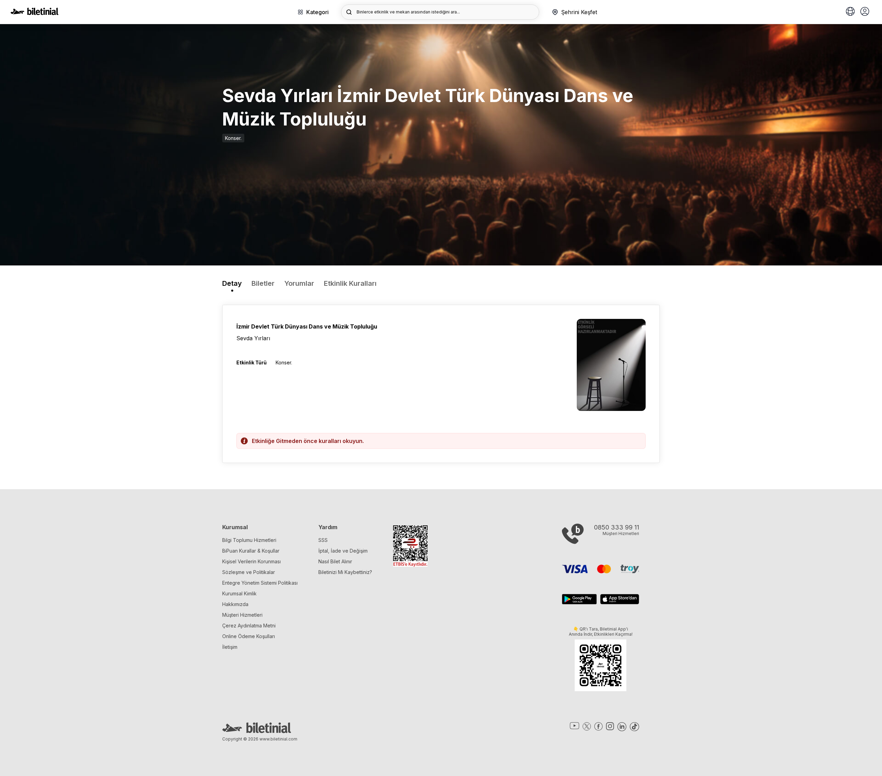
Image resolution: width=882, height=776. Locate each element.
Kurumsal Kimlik (239, 593)
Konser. (233, 138)
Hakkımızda (235, 604)
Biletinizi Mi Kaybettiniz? (345, 572)
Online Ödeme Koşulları (248, 636)
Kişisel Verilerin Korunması (251, 561)
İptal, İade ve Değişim (343, 551)
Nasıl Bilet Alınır (335, 561)
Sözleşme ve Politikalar (248, 572)
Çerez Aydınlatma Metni (249, 625)
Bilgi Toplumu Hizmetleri (249, 540)
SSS (323, 540)
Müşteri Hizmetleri (242, 615)
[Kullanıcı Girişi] (865, 12)
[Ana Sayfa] (34, 13)
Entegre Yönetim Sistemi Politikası (260, 583)
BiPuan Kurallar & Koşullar (250, 551)
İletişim (229, 647)
